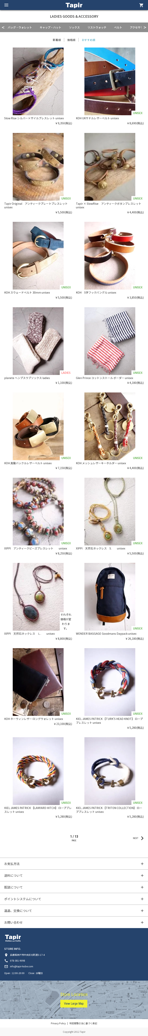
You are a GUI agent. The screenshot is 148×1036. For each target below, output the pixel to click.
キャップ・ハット (50, 27)
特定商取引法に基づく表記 (83, 1023)
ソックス (74, 27)
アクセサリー (138, 27)
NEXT (139, 838)
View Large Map (74, 1003)
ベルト (118, 27)
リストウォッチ (96, 27)
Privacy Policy (58, 1023)
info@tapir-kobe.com (18, 966)
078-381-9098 (14, 960)
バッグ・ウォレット (20, 27)
